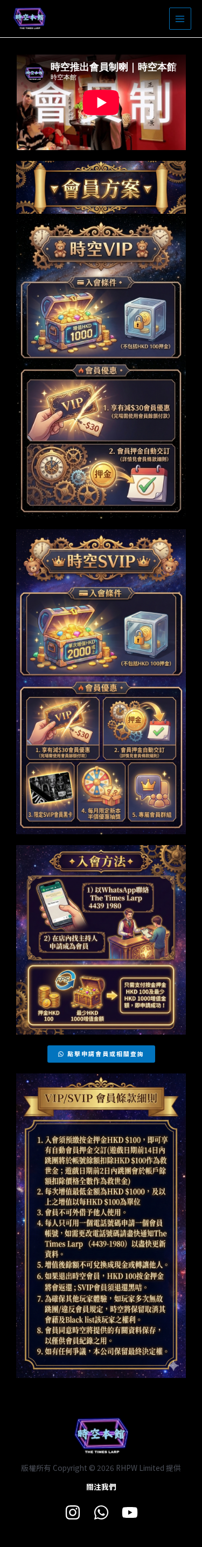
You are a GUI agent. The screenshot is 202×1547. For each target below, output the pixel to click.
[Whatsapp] (101, 1512)
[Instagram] (73, 1512)
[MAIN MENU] (180, 19)
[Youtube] (130, 1512)
